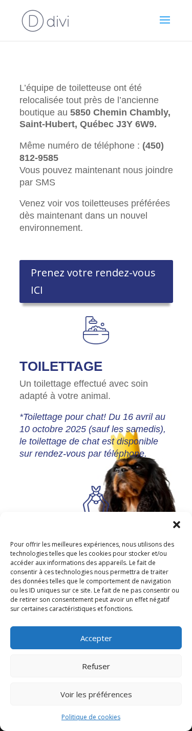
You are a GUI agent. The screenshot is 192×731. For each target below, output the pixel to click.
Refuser (96, 666)
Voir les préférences (96, 694)
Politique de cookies (90, 717)
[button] (177, 525)
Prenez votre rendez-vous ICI (93, 281)
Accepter (96, 638)
